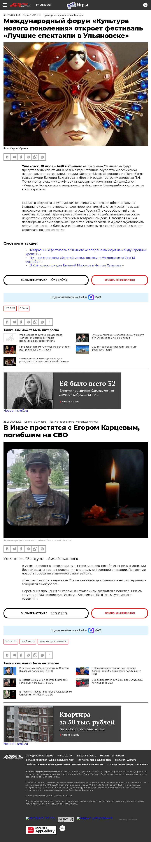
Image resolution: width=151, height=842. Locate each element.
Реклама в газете (86, 756)
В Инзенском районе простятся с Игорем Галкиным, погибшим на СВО (43, 681)
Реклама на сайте (125, 760)
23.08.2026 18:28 (12, 421)
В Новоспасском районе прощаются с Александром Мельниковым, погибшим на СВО (116, 671)
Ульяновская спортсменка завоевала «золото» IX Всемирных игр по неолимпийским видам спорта (40, 338)
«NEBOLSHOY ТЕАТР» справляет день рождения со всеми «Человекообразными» (44, 360)
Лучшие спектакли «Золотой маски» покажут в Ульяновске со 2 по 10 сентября (118, 336)
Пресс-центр (64, 756)
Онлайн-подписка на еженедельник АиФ (50, 760)
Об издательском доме (39, 756)
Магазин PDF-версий (112, 756)
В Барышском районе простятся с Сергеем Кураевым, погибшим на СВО (44, 669)
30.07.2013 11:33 (11, 15)
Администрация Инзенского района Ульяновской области (37, 540)
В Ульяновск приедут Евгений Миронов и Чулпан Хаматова (75, 265)
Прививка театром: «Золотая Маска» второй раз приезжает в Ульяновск (44, 348)
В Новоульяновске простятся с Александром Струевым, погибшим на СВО (45, 693)
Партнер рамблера (128, 819)
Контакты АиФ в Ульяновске (94, 760)
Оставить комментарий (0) (120, 280)
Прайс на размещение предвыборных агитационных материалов (64, 764)
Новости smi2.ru (15, 410)
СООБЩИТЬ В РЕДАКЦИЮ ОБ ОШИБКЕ (128, 764)
